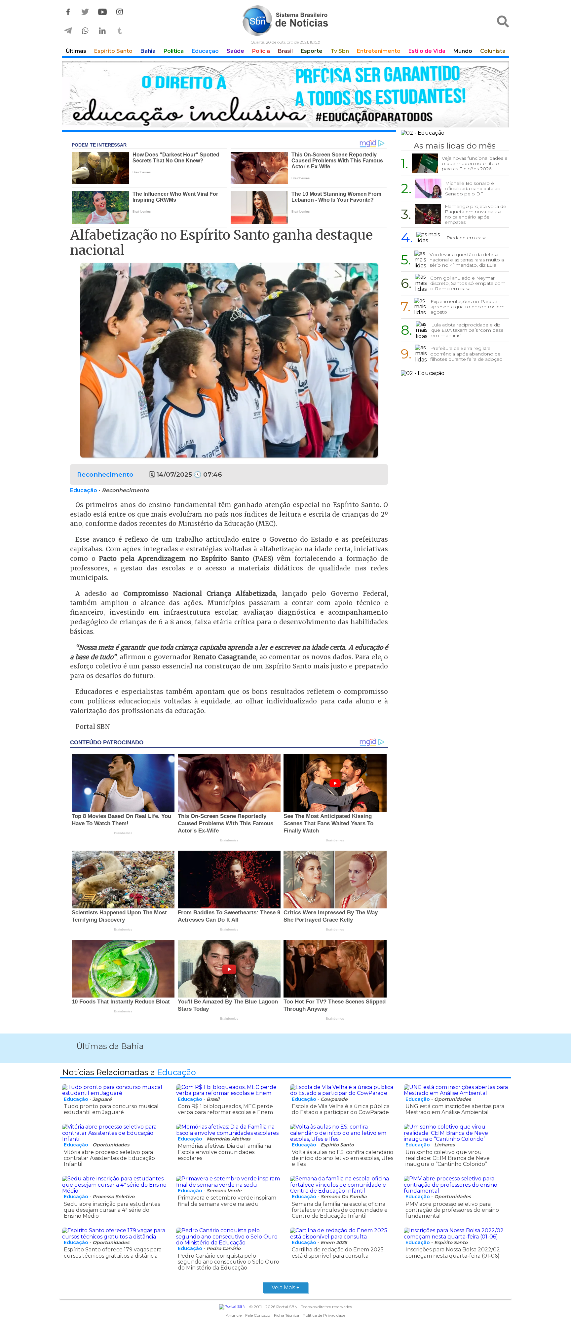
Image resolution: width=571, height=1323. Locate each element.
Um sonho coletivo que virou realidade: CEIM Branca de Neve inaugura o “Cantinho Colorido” (447, 1158)
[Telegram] (68, 31)
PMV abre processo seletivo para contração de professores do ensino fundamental (452, 1210)
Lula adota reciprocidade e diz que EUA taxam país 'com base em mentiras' (467, 330)
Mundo (462, 51)
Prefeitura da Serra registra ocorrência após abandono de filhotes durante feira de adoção (466, 353)
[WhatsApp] (85, 31)
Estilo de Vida (426, 51)
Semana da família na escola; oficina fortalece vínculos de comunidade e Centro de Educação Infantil (340, 1210)
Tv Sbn (339, 51)
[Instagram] (120, 12)
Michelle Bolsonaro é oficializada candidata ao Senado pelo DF (473, 188)
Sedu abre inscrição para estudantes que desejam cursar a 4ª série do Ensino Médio (112, 1210)
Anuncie (234, 1315)
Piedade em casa (466, 238)
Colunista (493, 51)
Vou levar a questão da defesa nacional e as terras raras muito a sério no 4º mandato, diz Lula (467, 260)
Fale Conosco (257, 1315)
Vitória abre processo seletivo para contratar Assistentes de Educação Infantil (109, 1158)
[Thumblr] (120, 31)
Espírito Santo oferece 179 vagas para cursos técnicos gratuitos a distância (113, 1252)
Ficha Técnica (286, 1315)
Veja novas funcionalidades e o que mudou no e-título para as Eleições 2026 (475, 163)
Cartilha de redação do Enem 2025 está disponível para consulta (338, 1252)
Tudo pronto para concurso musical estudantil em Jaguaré (111, 1109)
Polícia (261, 51)
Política (174, 51)
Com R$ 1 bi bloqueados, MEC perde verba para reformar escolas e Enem (225, 1109)
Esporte (312, 51)
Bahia (148, 51)
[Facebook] (68, 12)
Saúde (235, 51)
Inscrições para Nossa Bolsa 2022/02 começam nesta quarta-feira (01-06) (452, 1252)
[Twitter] (85, 12)
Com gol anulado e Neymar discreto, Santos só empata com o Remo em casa (468, 283)
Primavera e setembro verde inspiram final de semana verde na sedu (227, 1201)
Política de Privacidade (324, 1315)
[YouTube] (102, 12)
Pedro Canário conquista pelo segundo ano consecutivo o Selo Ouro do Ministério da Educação (228, 1262)
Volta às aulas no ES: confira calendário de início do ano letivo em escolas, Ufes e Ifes (342, 1158)
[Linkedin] (102, 31)
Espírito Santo (113, 51)
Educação (205, 51)
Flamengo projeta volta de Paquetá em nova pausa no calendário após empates (475, 214)
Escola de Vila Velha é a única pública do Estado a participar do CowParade (341, 1109)
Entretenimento (378, 51)
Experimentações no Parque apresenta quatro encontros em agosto (468, 306)
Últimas (76, 51)
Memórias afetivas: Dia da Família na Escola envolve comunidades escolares (224, 1152)
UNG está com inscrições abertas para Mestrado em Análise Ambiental (454, 1109)
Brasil (285, 51)
